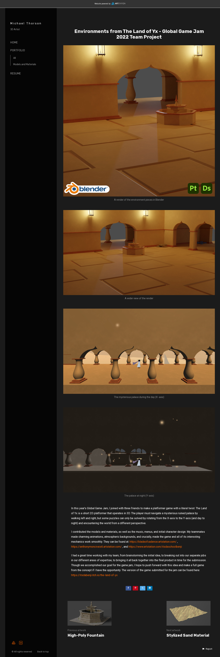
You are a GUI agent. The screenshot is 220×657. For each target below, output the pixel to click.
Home (14, 42)
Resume (15, 73)
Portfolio (17, 50)
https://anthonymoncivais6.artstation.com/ (96, 546)
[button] (207, 649)
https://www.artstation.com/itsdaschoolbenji (155, 546)
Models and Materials (24, 64)
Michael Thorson (26, 23)
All (14, 58)
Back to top (43, 651)
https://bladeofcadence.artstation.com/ (153, 541)
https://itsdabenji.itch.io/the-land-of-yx (94, 575)
